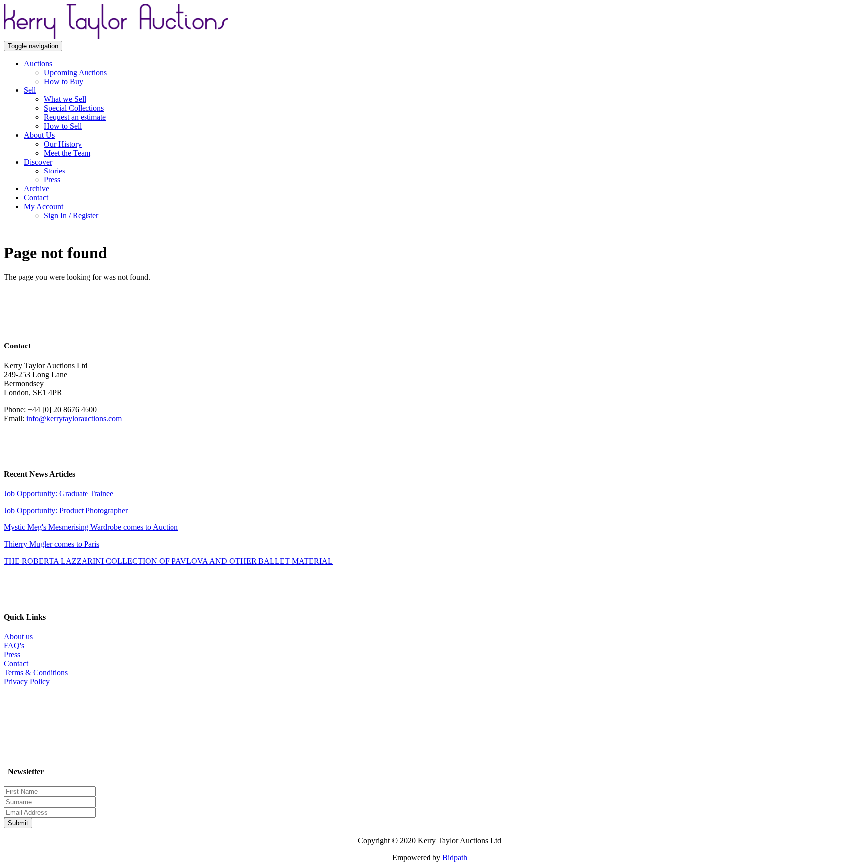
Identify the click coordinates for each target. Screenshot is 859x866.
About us (18, 636)
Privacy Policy (27, 681)
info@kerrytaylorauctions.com (74, 418)
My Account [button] (43, 206)
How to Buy (63, 81)
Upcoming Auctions (75, 72)
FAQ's (14, 645)
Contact (36, 197)
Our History (63, 144)
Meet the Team (67, 153)
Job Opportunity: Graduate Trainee (58, 493)
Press (52, 179)
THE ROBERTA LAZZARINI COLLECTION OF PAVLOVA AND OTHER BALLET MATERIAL (168, 561)
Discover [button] (38, 162)
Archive (36, 188)
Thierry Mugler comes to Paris (51, 544)
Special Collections (74, 108)
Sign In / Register (71, 215)
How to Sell (63, 126)
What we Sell (65, 99)
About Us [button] (39, 135)
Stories (54, 171)
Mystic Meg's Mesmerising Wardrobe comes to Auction (91, 527)
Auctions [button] (38, 63)
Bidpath (454, 857)
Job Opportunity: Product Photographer (66, 510)
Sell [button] (30, 90)
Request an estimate (75, 117)
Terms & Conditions (36, 672)
